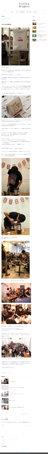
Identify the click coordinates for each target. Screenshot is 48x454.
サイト (3, 443)
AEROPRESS (4, 372)
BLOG (17, 11)
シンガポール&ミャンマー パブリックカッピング (16, 393)
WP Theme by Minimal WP (27, 453)
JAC (7, 372)
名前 (2, 436)
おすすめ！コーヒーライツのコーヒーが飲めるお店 (16, 387)
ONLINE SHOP (28, 11)
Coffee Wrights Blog (21, 453)
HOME (12, 11)
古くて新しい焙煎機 (12, 381)
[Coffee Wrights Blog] (24, 3)
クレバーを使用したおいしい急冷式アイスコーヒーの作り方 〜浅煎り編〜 (41, 40)
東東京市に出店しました (12, 400)
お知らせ (22, 11)
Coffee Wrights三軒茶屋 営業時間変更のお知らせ (16, 407)
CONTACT (35, 11)
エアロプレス (9, 372)
